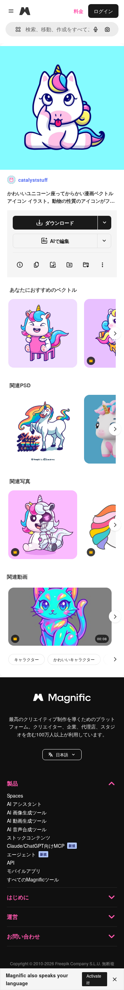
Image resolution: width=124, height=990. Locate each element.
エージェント (27, 854)
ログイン (103, 11)
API (10, 862)
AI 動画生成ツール (26, 820)
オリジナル (47, 59)
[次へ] (115, 333)
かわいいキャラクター (74, 659)
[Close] (114, 979)
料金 (78, 11)
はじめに (18, 897)
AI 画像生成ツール (26, 812)
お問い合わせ (23, 936)
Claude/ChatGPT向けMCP (41, 845)
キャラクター (26, 659)
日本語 (62, 754)
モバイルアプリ (24, 870)
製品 (12, 783)
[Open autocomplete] (15, 29)
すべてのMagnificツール (33, 879)
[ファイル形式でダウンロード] (104, 223)
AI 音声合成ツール (26, 829)
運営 (12, 917)
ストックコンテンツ (28, 837)
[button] (62, 754)
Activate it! (93, 979)
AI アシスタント (24, 803)
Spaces (15, 795)
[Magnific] (62, 699)
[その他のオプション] (102, 265)
